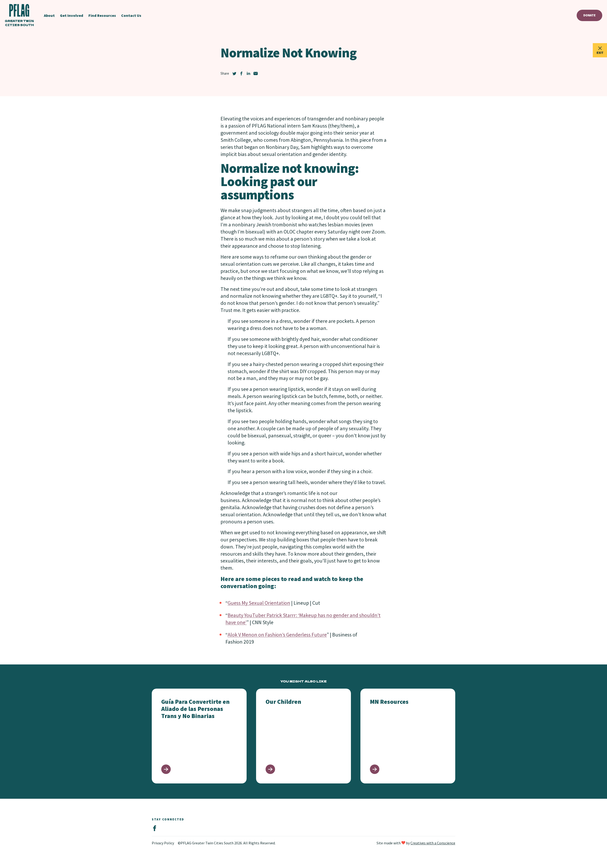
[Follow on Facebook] (154, 828)
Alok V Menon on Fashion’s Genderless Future (277, 634)
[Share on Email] (255, 73)
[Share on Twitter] (234, 73)
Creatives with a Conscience (432, 843)
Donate (589, 15)
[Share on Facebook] (241, 73)
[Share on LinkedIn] (248, 73)
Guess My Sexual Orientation (259, 602)
